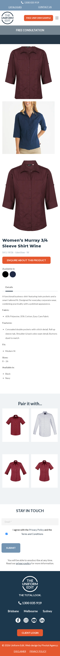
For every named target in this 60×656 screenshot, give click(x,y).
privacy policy (23, 563)
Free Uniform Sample (38, 18)
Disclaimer (20, 651)
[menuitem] (45, 7)
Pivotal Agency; (50, 645)
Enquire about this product (26, 260)
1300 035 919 (31, 603)
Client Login (30, 632)
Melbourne (31, 611)
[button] (50, 53)
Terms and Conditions (32, 534)
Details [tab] (9, 287)
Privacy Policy (36, 529)
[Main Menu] (56, 18)
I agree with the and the (32, 531)
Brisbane (13, 611)
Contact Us (45, 7)
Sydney (47, 611)
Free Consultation (30, 30)
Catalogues (15, 7)
